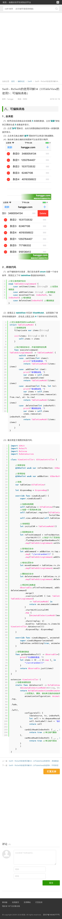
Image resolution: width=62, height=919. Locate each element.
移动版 (4, 902)
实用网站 (27, 902)
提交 (51, 883)
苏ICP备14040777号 (51, 915)
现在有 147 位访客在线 (11, 906)
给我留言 (15, 902)
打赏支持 (38, 902)
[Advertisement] (31, 45)
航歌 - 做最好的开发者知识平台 (17, 2)
